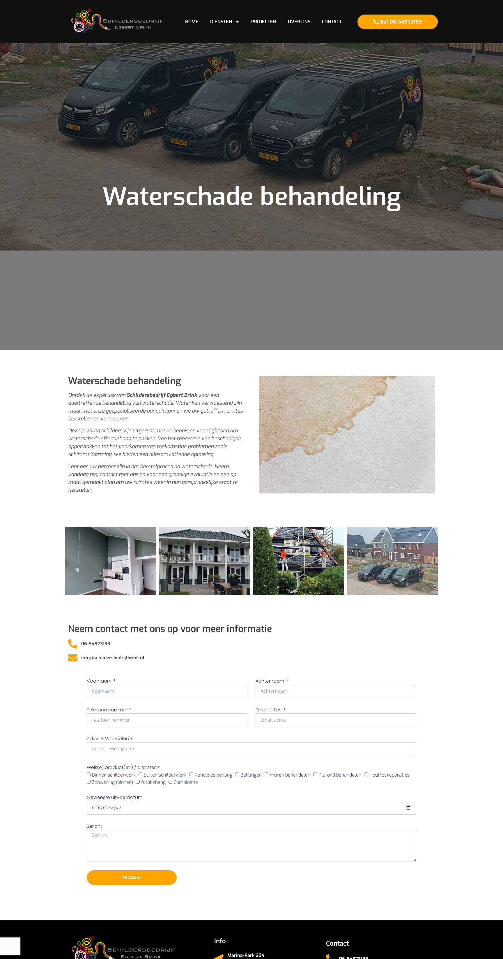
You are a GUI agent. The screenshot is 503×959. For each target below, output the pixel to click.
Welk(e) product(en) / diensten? (123, 767)
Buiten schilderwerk (165, 775)
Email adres (269, 709)
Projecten (263, 22)
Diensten (221, 22)
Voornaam (100, 681)
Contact (332, 22)
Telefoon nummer (107, 709)
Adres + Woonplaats (110, 738)
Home (192, 22)
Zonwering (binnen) (112, 782)
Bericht (94, 826)
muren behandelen (290, 775)
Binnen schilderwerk (114, 775)
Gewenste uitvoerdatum (114, 797)
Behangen (251, 775)
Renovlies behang (213, 775)
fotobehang (153, 782)
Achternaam (270, 681)
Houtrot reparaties (389, 775)
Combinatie (186, 782)
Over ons (299, 22)
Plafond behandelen (339, 775)
